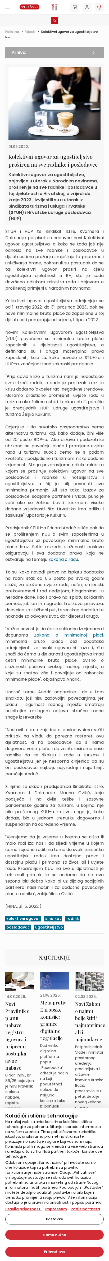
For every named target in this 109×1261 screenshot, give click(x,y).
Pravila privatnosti (23, 1209)
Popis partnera (85, 1209)
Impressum (56, 1209)
